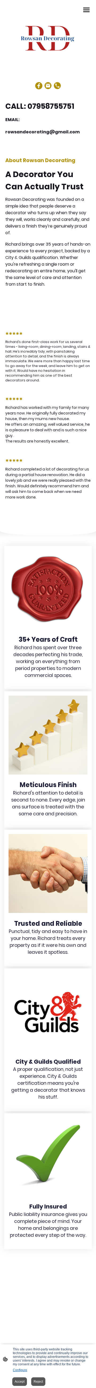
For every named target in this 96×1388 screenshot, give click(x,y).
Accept (20, 1381)
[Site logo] (48, 37)
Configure (20, 1370)
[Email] (48, 85)
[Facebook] (38, 85)
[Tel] (57, 85)
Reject (38, 1381)
